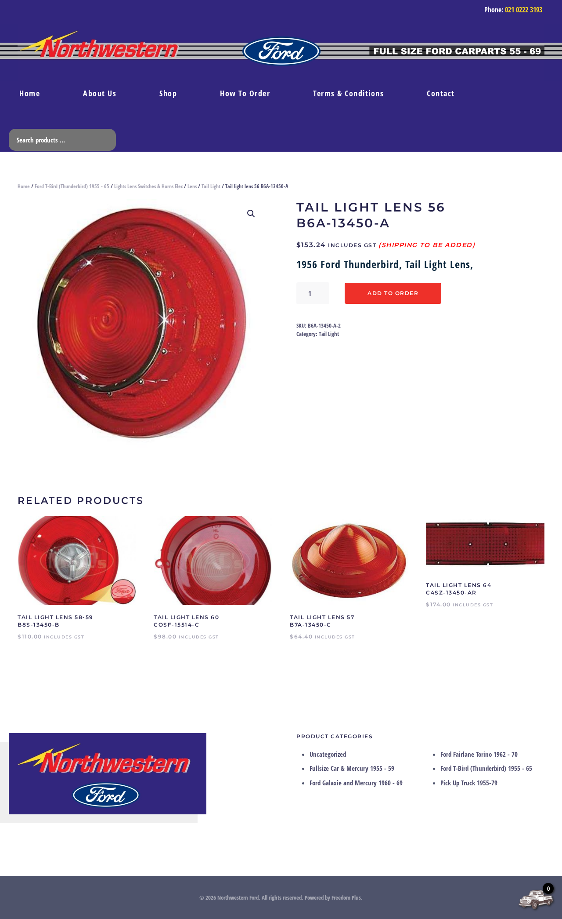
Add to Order (392, 293)
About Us (99, 93)
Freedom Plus (346, 897)
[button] (251, 214)
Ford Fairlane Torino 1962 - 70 (479, 754)
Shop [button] (168, 93)
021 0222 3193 (523, 10)
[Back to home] (281, 52)
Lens (192, 186)
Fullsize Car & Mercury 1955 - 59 (352, 768)
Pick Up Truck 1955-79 (468, 782)
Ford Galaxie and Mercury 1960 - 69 (356, 782)
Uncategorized (328, 754)
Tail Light (211, 186)
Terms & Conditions (348, 93)
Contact (441, 93)
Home (29, 93)
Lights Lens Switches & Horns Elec (148, 186)
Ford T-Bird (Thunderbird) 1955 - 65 (72, 186)
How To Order (245, 93)
